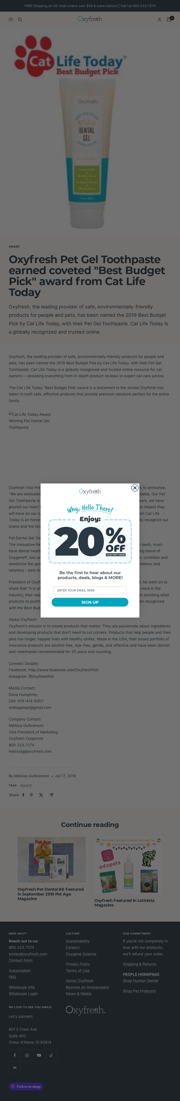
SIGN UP (90, 602)
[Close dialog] (135, 487)
